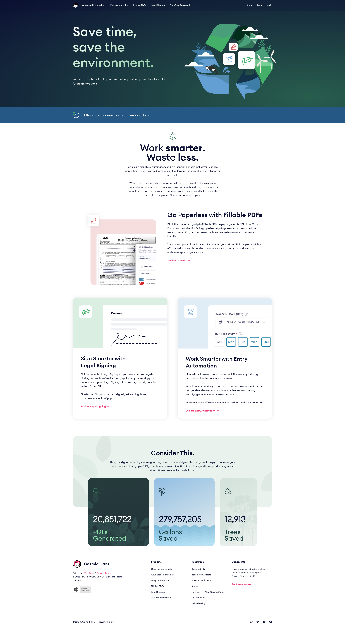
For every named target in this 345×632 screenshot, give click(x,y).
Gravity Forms (104, 573)
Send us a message (241, 584)
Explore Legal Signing (93, 406)
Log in (269, 5)
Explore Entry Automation (200, 410)
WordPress (89, 573)
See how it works (177, 260)
